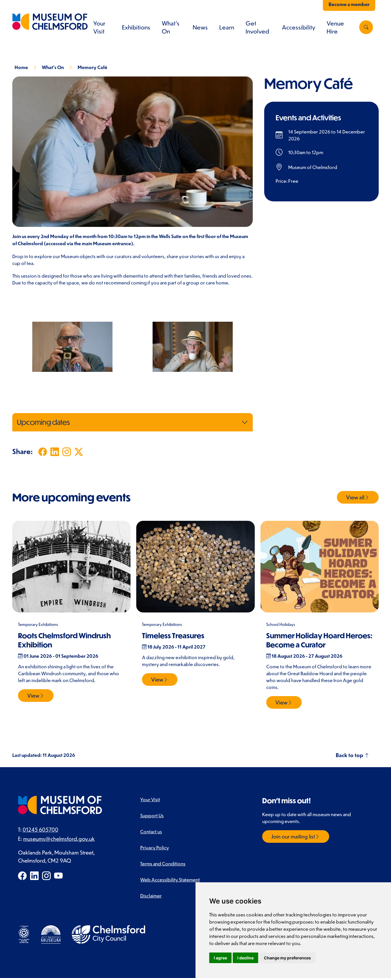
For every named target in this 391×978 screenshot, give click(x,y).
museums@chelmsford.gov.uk (59, 838)
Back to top (350, 755)
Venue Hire (335, 27)
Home (21, 67)
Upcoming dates (43, 422)
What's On (53, 67)
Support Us (152, 815)
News (200, 27)
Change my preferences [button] (287, 957)
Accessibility (298, 27)
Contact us (151, 831)
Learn (226, 27)
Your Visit (99, 27)
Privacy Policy (154, 847)
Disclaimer (151, 895)
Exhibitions (136, 27)
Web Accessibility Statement (170, 879)
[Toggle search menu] (366, 27)
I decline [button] (245, 957)
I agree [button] (220, 957)
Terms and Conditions (162, 863)
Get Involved (257, 27)
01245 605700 (40, 829)
